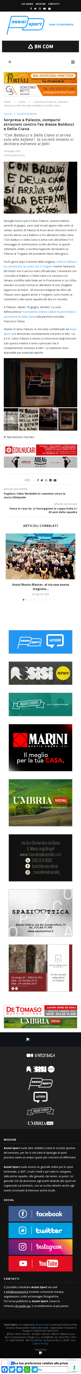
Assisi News (43, 1324)
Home (7, 101)
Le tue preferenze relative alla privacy (42, 1363)
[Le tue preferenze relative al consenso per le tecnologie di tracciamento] (74, 1367)
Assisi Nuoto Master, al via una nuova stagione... (40, 587)
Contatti (54, 3)
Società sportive (27, 114)
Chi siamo (27, 3)
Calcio (22, 101)
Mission (40, 3)
